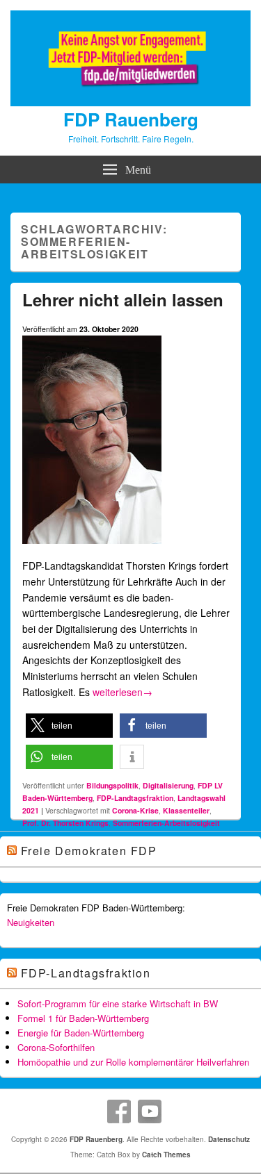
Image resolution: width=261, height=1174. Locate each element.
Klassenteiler (186, 810)
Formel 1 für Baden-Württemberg (83, 1018)
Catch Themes (166, 1154)
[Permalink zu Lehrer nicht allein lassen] (91, 549)
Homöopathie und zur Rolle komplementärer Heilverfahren (133, 1061)
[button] (69, 725)
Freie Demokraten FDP (89, 851)
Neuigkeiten (30, 922)
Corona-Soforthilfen (56, 1047)
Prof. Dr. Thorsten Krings (65, 823)
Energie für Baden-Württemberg (80, 1032)
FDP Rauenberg (130, 119)
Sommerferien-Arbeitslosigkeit (166, 823)
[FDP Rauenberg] (130, 102)
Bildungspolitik (112, 785)
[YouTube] (149, 1111)
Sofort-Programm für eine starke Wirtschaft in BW (117, 1003)
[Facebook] (119, 1111)
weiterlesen (122, 692)
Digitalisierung (168, 785)
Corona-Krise (135, 810)
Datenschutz (229, 1139)
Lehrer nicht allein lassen (122, 299)
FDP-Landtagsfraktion (135, 798)
